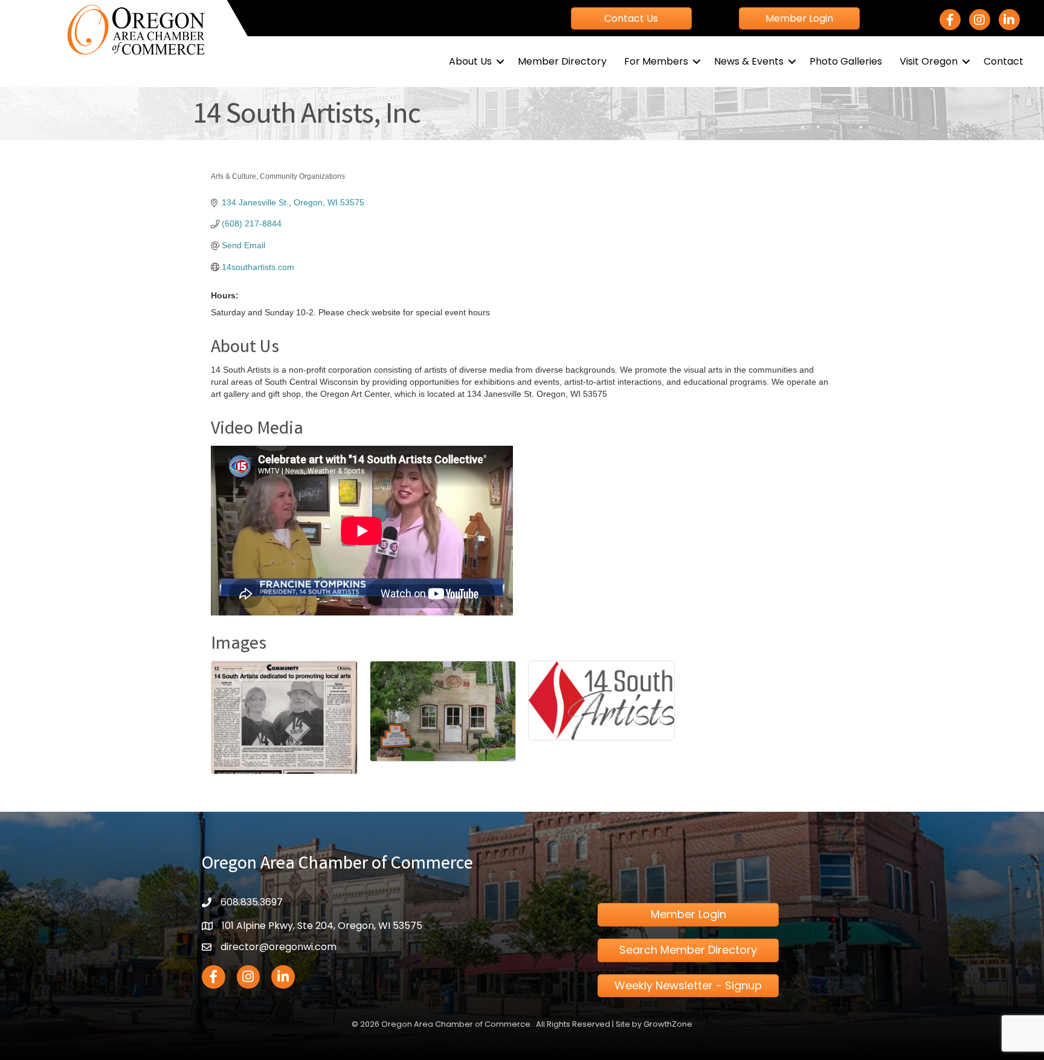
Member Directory (562, 61)
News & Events (749, 61)
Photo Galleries (846, 61)
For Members (656, 61)
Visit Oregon (929, 61)
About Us (470, 61)
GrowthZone (667, 1024)
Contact (1003, 61)
